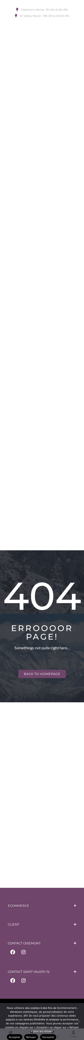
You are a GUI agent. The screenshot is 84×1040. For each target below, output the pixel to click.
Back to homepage (42, 674)
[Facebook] (13, 952)
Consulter (48, 1037)
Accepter (14, 1037)
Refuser (31, 1037)
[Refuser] (79, 1022)
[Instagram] (23, 952)
